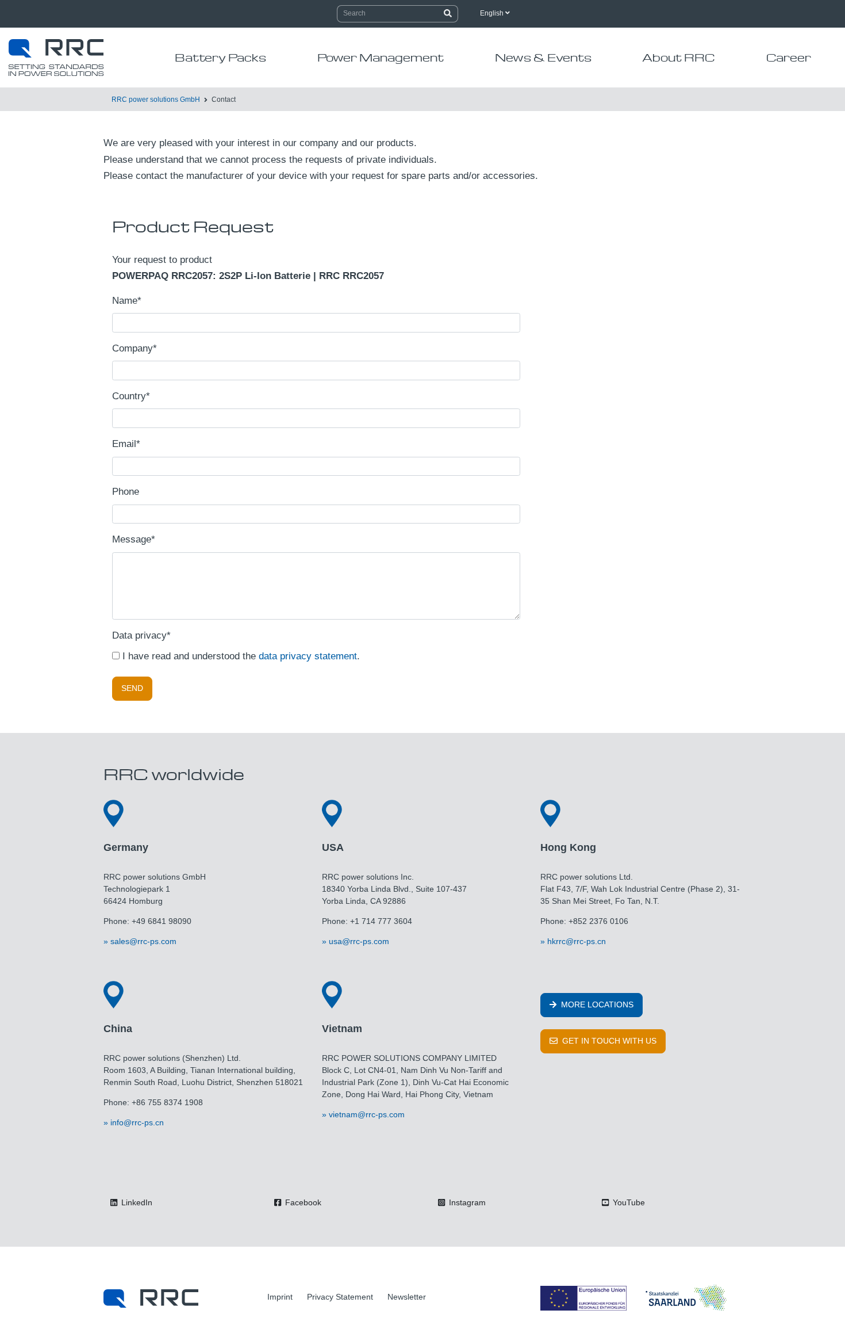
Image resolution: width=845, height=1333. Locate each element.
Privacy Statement (340, 1296)
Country (131, 396)
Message (133, 539)
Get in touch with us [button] (608, 1040)
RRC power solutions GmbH (156, 100)
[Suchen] (448, 13)
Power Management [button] (380, 57)
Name (126, 300)
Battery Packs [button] (220, 57)
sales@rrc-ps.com (143, 941)
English (492, 13)
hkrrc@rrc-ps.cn (576, 941)
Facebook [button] (302, 1202)
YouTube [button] (627, 1202)
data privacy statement (308, 656)
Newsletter (406, 1296)
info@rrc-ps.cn (137, 1122)
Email (126, 443)
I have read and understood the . (240, 656)
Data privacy (141, 635)
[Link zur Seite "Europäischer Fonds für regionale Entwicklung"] (635, 1298)
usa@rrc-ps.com (359, 941)
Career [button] (788, 57)
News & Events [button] (543, 57)
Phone (125, 491)
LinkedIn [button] (135, 1202)
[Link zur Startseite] (150, 1298)
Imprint (280, 1296)
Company (134, 348)
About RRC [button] (678, 57)
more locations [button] (596, 1004)
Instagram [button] (466, 1202)
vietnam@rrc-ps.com (367, 1114)
